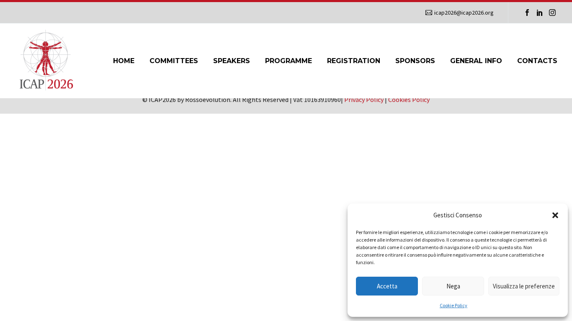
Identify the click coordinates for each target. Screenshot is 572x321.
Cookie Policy (453, 305)
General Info (476, 61)
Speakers (231, 61)
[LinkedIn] (539, 12)
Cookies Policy (409, 99)
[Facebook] (527, 12)
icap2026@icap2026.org (464, 12)
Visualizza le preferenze (524, 286)
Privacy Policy (364, 99)
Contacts (537, 61)
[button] (555, 215)
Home (123, 61)
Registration (353, 61)
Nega (453, 286)
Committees (173, 61)
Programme (288, 61)
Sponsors (415, 61)
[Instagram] (552, 12)
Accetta (387, 286)
